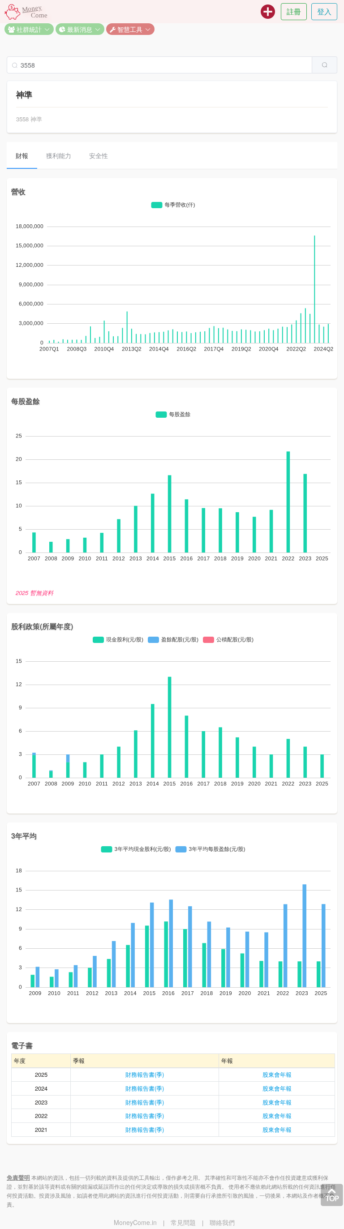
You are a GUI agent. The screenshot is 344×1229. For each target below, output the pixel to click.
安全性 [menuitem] (98, 155)
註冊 (294, 11)
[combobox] (172, 64)
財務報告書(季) (144, 1074)
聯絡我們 (222, 1222)
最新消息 (78, 29)
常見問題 (183, 1222)
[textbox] (159, 64)
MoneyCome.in (135, 1222)
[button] (29, 29)
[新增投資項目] (268, 11)
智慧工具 (129, 29)
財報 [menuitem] (22, 155)
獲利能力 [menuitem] (58, 155)
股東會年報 (277, 1074)
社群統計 (28, 29)
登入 (324, 11)
